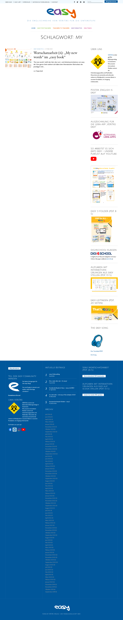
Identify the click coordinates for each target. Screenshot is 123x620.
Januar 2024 (49, 469)
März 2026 (48, 422)
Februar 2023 (49, 493)
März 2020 (48, 577)
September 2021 (50, 535)
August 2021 (49, 538)
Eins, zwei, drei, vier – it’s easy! (58, 381)
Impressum (26, 2)
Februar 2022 (49, 523)
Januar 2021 (48, 552)
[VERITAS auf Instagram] (19, 431)
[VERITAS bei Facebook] (10, 431)
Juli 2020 (48, 567)
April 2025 (48, 439)
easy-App (18, 2)
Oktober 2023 (49, 476)
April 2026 (48, 419)
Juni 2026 (48, 417)
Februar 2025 (49, 441)
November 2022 (50, 501)
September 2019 (50, 592)
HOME (33, 28)
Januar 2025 (49, 444)
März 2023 (48, 491)
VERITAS (110, 55)
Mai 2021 (48, 542)
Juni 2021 (48, 540)
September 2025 (50, 432)
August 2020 (49, 565)
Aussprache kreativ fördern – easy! (59, 401)
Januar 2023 (49, 496)
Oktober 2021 (49, 533)
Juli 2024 (48, 456)
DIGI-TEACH (88, 28)
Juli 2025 (48, 434)
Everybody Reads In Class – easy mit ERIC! (61, 388)
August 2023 (49, 481)
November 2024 (50, 449)
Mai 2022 (48, 515)
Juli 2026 (48, 414)
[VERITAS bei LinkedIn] (15, 431)
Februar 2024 (49, 466)
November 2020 (50, 557)
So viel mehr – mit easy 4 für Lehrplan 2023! (62, 395)
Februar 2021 (49, 550)
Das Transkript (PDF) (97, 351)
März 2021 (48, 547)
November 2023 (50, 473)
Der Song (93, 355)
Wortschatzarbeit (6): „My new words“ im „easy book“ (55, 54)
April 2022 (48, 518)
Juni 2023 (48, 483)
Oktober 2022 (49, 503)
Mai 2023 (48, 486)
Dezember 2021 (50, 528)
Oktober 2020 (49, 560)
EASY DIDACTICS (76, 28)
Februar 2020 (49, 579)
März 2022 (48, 520)
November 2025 (50, 427)
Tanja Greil (39, 71)
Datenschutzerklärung (41, 2)
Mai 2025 (48, 436)
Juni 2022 (48, 513)
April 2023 (48, 488)
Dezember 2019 (50, 584)
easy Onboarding (54, 374)
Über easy (8, 2)
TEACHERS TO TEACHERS (61, 28)
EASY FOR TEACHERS (44, 28)
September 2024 (50, 454)
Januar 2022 (49, 525)
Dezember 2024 (50, 446)
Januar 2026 (49, 424)
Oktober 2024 (49, 451)
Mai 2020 (48, 572)
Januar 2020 (49, 582)
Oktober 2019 (49, 589)
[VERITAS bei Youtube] (23, 431)
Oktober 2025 (49, 429)
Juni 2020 (48, 570)
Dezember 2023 (50, 471)
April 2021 (48, 545)
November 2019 (50, 587)
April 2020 (48, 574)
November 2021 (50, 530)
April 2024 (48, 464)
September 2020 (50, 562)
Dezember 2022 (50, 498)
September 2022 (50, 505)
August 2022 (49, 508)
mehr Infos (109, 259)
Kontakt (55, 2)
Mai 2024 (48, 461)
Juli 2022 (48, 510)
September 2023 (50, 478)
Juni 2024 (48, 459)
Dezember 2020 (50, 555)
